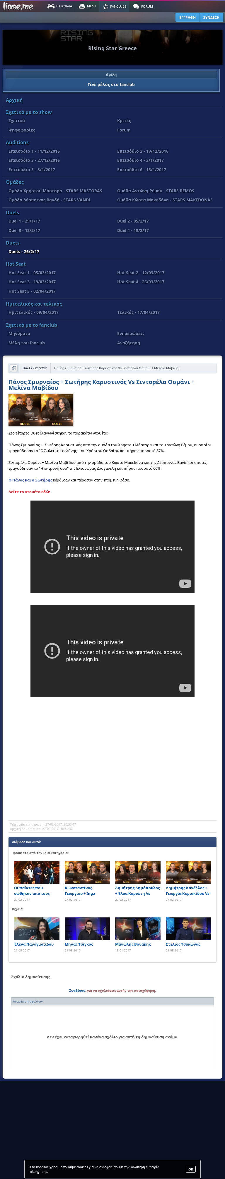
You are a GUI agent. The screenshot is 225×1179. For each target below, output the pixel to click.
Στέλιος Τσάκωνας (183, 944)
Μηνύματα (19, 333)
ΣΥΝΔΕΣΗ (211, 17)
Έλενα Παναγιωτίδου (34, 944)
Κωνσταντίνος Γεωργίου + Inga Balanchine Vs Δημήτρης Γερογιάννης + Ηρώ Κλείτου (87, 890)
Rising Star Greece (112, 48)
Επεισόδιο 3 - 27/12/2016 (34, 160)
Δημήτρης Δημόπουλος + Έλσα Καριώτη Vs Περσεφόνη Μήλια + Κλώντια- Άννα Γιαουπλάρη (137, 890)
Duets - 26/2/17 (23, 251)
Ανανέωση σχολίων (28, 1001)
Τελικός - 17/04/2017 (138, 312)
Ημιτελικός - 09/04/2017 (33, 312)
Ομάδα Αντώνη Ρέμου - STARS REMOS (155, 190)
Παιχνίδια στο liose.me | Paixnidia (19, 6)
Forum (124, 130)
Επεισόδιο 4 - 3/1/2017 (140, 160)
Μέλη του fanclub (26, 343)
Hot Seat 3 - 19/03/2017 (32, 281)
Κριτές (124, 120)
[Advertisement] (112, 773)
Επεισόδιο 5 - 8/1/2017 (31, 169)
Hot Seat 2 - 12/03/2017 (140, 272)
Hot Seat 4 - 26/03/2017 (140, 281)
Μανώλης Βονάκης (133, 944)
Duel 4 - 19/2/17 (133, 230)
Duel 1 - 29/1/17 (24, 221)
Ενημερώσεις (130, 333)
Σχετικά (16, 120)
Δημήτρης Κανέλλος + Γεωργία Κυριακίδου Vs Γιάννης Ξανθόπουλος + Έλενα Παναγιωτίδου (188, 890)
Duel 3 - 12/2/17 (24, 230)
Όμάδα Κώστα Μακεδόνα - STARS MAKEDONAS (165, 200)
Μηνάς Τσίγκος (79, 944)
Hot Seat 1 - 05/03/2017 (32, 272)
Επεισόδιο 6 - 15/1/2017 (141, 169)
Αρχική (14, 100)
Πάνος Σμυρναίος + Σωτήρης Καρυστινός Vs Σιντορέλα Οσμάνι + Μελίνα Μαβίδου (101, 385)
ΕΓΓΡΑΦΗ (187, 17)
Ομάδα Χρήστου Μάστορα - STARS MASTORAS (55, 190)
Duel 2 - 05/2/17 (133, 221)
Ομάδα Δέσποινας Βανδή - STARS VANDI (49, 200)
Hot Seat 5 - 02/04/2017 (32, 291)
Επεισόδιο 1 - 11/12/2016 (34, 151)
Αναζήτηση (128, 343)
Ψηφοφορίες (21, 130)
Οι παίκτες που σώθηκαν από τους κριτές (32, 890)
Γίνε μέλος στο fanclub (111, 79)
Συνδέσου (77, 990)
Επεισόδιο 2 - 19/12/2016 (142, 151)
